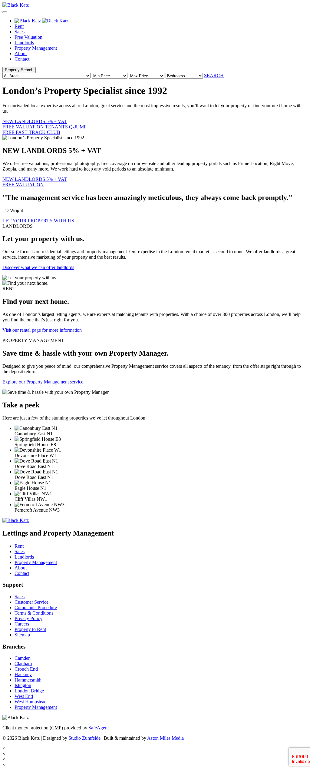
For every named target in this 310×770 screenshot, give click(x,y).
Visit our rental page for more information (42, 330)
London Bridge (29, 690)
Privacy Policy (28, 618)
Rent (19, 26)
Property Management (36, 48)
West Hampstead (31, 701)
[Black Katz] (155, 5)
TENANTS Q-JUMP (44, 129)
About (21, 53)
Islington (23, 685)
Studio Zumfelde (84, 738)
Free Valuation (28, 37)
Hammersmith (28, 679)
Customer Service (31, 602)
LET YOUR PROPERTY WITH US (38, 220)
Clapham (23, 663)
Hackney (23, 674)
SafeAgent (98, 727)
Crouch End (26, 669)
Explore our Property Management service (42, 381)
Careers (22, 623)
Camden (23, 658)
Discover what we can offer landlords (38, 267)
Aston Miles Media (165, 738)
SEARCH (214, 75)
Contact (22, 58)
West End (24, 696)
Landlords (24, 42)
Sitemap (22, 634)
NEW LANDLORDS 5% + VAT (34, 124)
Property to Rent (30, 629)
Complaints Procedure (36, 607)
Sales (20, 31)
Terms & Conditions (34, 613)
